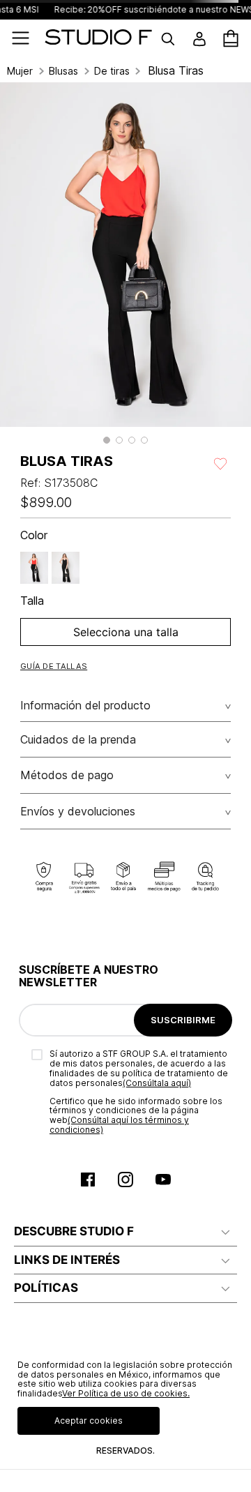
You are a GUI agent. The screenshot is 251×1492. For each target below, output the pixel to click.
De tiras (111, 71)
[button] (106, 440)
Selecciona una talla (125, 632)
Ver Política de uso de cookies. (126, 1393)
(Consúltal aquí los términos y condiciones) (119, 1125)
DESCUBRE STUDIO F (74, 1231)
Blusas (63, 71)
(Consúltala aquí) (157, 1083)
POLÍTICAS (46, 1288)
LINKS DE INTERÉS (67, 1260)
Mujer (20, 71)
